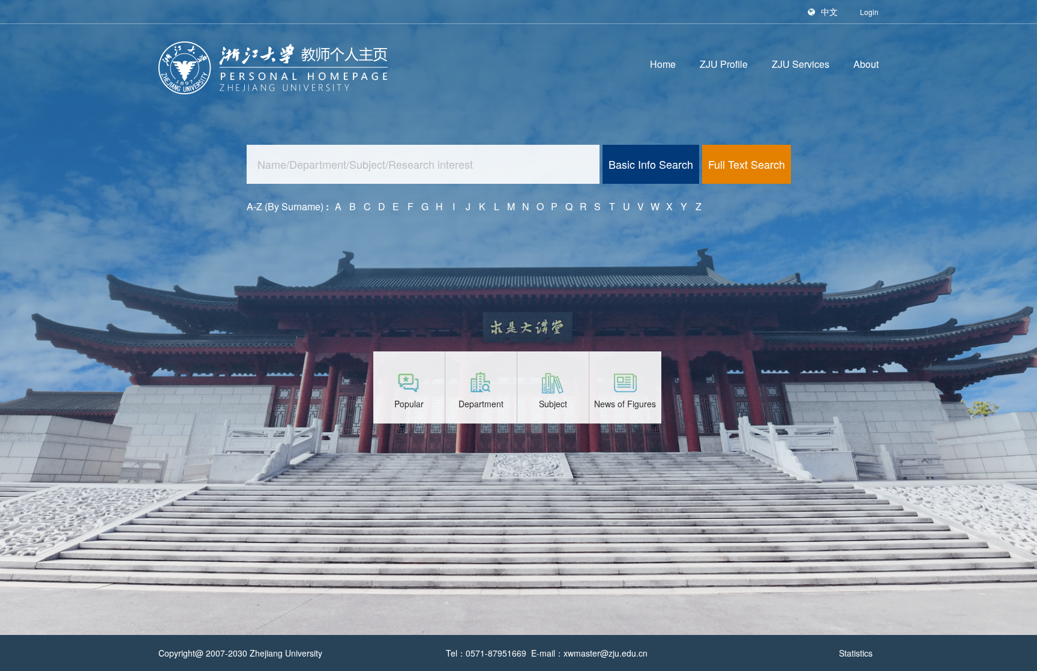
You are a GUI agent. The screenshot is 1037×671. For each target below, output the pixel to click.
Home (663, 64)
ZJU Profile (724, 64)
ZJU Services (800, 64)
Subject (553, 404)
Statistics (856, 653)
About (866, 64)
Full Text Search (746, 164)
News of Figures (625, 404)
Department (480, 404)
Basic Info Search (651, 164)
